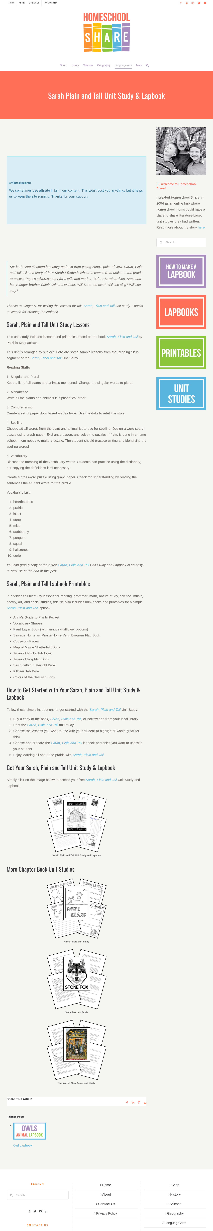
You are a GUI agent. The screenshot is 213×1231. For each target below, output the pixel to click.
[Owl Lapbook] (29, 1131)
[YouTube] (40, 1211)
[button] (147, 65)
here (201, 227)
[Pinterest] (34, 1211)
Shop (175, 1185)
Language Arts (175, 1223)
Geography (175, 1213)
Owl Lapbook (22, 1145)
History (175, 1194)
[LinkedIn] (46, 1211)
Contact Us (106, 1204)
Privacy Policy (106, 1213)
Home (106, 1185)
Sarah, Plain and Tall (99, 306)
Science (175, 1204)
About (106, 1194)
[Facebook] (29, 1211)
